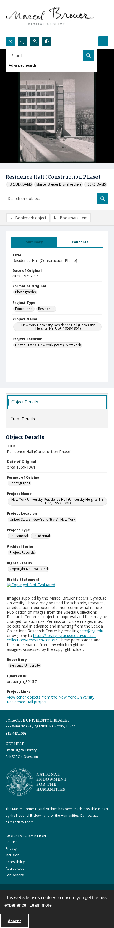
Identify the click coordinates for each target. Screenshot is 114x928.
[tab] (34, 242)
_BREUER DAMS (20, 184)
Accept (14, 921)
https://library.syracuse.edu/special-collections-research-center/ (51, 638)
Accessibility (15, 861)
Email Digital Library (21, 750)
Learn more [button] (40, 905)
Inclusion (12, 855)
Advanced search (22, 65)
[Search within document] (102, 198)
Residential (46, 308)
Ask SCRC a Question (22, 756)
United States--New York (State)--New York (48, 345)
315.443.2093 (16, 733)
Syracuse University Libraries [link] (38, 720)
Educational (24, 308)
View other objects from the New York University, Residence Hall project (51, 699)
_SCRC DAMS (96, 184)
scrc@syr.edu (91, 630)
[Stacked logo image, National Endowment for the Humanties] (36, 782)
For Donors (15, 875)
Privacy (11, 848)
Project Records (22, 552)
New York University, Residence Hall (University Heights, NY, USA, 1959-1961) (58, 327)
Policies (11, 842)
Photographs (25, 292)
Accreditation (16, 868)
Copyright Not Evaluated (29, 569)
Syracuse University (25, 665)
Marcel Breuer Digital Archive (59, 184)
